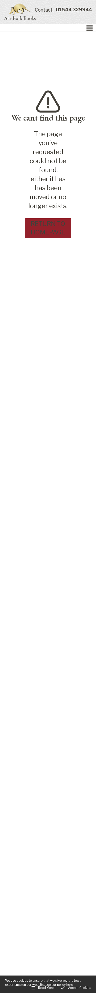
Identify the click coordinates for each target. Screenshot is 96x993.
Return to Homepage (48, 228)
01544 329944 (63, 9)
